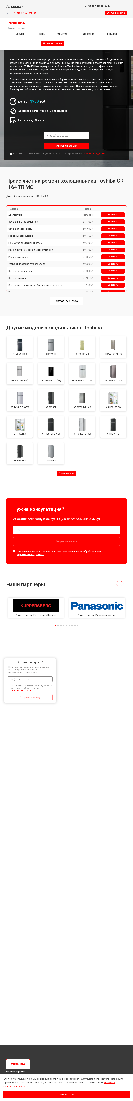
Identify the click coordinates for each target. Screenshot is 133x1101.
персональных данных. (93, 154)
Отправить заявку (66, 145)
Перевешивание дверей (21, 236)
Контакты (111, 34)
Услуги (20, 34)
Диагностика (15, 214)
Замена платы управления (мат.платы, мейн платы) (35, 285)
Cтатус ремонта (116, 13)
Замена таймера (17, 278)
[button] (116, 584)
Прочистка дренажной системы (25, 243)
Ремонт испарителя (18, 257)
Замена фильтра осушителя (23, 221)
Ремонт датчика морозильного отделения (30, 250)
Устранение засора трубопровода (26, 264)
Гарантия (62, 34)
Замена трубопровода (20, 271)
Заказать (113, 214)
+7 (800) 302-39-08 (23, 13)
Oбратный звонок (52, 43)
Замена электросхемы (20, 229)
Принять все (66, 1094)
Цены (42, 34)
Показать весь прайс (66, 301)
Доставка (88, 34)
